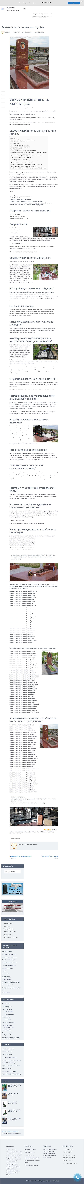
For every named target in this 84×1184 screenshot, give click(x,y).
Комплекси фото (6, 976)
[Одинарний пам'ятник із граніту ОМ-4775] (4, 1087)
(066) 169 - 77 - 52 (47, 16)
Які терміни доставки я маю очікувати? (21, 147)
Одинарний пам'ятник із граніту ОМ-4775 (14, 1085)
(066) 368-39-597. (67, 1152)
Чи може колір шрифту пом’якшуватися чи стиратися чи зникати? (27, 155)
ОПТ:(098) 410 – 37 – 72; (10, 931)
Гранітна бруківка (6, 1006)
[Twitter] (3, 97)
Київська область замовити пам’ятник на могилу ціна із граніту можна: (29, 168)
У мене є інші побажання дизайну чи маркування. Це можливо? (27, 164)
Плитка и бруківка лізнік (8, 985)
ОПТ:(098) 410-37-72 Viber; (10, 937)
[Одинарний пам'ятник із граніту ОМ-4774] (4, 1104)
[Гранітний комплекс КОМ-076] (4, 1096)
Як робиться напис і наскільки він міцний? (21, 154)
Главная (4, 1131)
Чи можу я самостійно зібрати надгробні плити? (23, 162)
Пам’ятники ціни (6, 1030)
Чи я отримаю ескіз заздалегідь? (20, 159)
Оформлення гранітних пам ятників (11, 1060)
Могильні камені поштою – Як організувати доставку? (25, 161)
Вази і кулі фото (6, 973)
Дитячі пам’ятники (7, 951)
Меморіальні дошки (9, 1014)
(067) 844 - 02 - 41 (37, 14)
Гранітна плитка (6, 1017)
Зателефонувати (73, 3)
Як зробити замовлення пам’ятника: (20, 141)
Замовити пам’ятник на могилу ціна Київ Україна (23, 140)
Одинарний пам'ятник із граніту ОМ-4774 (14, 1102)
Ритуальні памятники (7, 1049)
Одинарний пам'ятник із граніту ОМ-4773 (14, 1110)
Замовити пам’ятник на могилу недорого (20, 856)
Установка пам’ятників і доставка (11, 1037)
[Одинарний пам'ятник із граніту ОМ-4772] (4, 1121)
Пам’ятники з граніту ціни (9, 1022)
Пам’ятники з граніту (7, 1009)
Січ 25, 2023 (16, 32)
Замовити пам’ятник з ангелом (50, 856)
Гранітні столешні (6, 979)
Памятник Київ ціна (7, 1051)
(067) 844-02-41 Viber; (9, 929)
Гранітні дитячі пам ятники (9, 1071)
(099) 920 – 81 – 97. (8, 926)
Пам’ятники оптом (7, 1025)
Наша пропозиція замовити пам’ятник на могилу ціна (24, 166)
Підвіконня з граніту (7, 1033)
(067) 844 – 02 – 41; (8, 923)
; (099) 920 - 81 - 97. (47, 14)
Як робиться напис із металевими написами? (23, 157)
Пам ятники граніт (7, 1054)
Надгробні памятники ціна (9, 1063)
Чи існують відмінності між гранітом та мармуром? (24, 150)
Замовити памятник (26, 32)
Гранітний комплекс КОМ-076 (13, 1094)
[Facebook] (3, 93)
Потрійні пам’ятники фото (9, 965)
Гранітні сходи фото (7, 968)
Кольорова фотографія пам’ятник (11, 982)
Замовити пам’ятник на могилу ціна (20, 145)
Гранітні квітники (6, 1019)
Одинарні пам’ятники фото (9, 954)
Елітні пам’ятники (8, 1011)
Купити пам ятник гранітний (9, 1057)
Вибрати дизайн (15, 143)
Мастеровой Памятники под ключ (28, 844)
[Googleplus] (3, 101)
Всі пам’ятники (6, 1003)
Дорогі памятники (7, 1068)
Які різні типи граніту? (17, 148)
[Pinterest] (3, 105)
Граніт (3, 971)
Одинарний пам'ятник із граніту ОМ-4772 (14, 1119)
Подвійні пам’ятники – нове (9, 962)
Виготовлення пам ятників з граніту (11, 1074)
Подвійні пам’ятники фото (9, 960)
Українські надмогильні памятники (11, 1065)
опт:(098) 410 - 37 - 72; (37, 16)
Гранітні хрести (6, 992)
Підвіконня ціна (8, 1034)
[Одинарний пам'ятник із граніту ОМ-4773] (4, 1112)
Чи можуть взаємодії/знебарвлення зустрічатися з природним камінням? (29, 152)
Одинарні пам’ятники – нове (9, 957)
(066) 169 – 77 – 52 (8, 934)
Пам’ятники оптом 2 (9, 1027)
